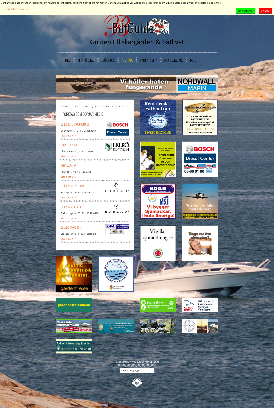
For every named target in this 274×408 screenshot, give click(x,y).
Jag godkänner (246, 10)
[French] (130, 365)
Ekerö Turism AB (69, 145)
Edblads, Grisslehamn (73, 186)
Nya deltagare (173, 60)
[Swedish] (120, 365)
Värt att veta (148, 60)
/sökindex (108, 60)
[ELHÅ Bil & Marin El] (117, 229)
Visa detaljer (68, 135)
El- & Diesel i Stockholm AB (75, 124)
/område (127, 60)
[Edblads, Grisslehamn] (117, 187)
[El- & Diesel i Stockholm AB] (117, 128)
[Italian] (140, 365)
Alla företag (86, 60)
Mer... (193, 60)
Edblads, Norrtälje (71, 207)
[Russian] (149, 365)
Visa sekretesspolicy (17, 8)
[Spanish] (154, 365)
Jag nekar (266, 10)
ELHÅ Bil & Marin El (70, 227)
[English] (125, 365)
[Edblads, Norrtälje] (117, 208)
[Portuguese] (144, 365)
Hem (68, 60)
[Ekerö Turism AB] (117, 146)
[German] (135, 365)
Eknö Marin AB (68, 166)
